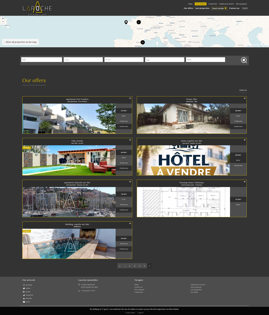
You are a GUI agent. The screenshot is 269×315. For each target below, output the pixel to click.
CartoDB (266, 46)
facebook (29, 285)
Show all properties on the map (21, 42)
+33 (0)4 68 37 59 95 (88, 291)
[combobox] (164, 59)
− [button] (3, 21)
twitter (28, 288)
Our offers (188, 8)
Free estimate (201, 4)
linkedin (29, 298)
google (28, 292)
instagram (29, 295)
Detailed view (83, 118)
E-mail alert (213, 4)
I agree (140, 313)
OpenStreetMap (257, 46)
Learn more (130, 313)
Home (190, 4)
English (245, 8)
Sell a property (241, 4)
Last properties (202, 8)
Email (28, 302)
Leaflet (248, 46)
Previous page (124, 265)
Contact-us (234, 8)
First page (119, 265)
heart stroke (218, 8)
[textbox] (165, 60)
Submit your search (226, 4)
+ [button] (3, 18)
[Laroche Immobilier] (38, 17)
